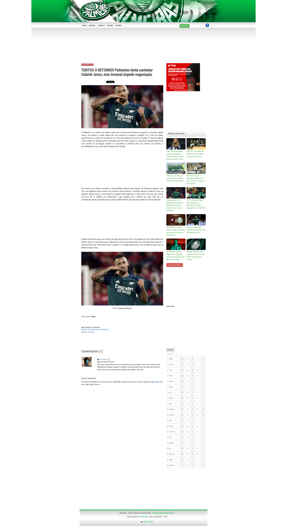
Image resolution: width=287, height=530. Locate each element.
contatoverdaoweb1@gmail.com (163, 513)
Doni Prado (103, 359)
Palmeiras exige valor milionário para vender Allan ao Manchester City (196, 230)
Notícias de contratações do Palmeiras (95, 329)
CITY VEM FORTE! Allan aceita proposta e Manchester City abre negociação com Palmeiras (196, 204)
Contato (118, 25)
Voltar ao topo (147, 521)
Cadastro (101, 25)
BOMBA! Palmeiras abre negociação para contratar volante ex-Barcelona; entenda (196, 256)
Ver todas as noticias (174, 265)
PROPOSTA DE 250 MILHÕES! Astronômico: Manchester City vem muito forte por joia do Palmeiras (174, 205)
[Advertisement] (168, 7)
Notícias (92, 25)
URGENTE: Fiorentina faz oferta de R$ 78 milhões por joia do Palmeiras (195, 154)
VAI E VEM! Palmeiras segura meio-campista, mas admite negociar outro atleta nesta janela (175, 256)
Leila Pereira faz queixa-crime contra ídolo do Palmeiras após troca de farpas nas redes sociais (175, 155)
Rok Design (144, 517)
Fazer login (184, 26)
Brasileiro (170, 350)
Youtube (110, 25)
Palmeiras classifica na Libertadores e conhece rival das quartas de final (174, 178)
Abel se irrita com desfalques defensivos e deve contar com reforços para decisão (196, 180)
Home (84, 25)
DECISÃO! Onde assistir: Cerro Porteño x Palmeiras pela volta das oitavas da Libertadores (175, 231)
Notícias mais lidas (87, 332)
